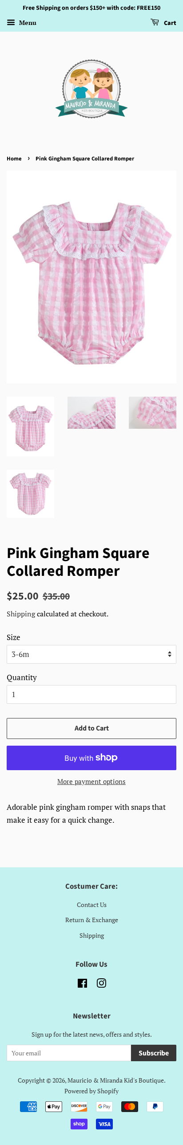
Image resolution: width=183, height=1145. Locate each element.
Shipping (21, 614)
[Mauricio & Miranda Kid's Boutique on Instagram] (101, 985)
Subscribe (154, 1053)
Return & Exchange (91, 919)
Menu (26, 22)
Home (14, 159)
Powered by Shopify (91, 1091)
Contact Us (92, 904)
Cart (169, 23)
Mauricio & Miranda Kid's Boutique (116, 1080)
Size (13, 637)
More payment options (91, 781)
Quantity (22, 677)
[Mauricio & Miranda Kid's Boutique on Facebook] (82, 985)
